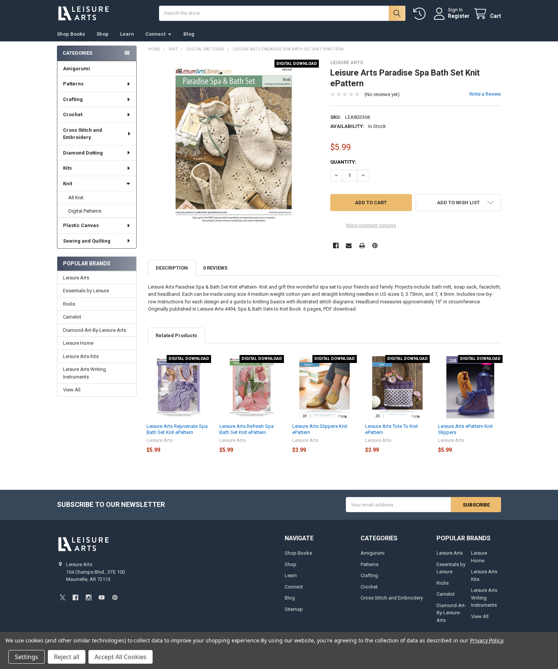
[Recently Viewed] (421, 14)
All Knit (76, 197)
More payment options (371, 225)
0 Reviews (215, 268)
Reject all (66, 657)
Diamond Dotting (83, 153)
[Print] (361, 245)
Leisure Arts (76, 278)
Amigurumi (76, 68)
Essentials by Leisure (86, 290)
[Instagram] (88, 597)
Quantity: (343, 162)
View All (71, 390)
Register (459, 16)
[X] (62, 597)
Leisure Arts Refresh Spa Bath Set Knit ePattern (246, 429)
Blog (188, 34)
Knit (67, 183)
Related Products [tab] (176, 335)
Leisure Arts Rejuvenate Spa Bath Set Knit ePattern (177, 429)
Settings (26, 657)
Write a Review (485, 94)
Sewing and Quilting (86, 241)
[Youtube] (101, 597)
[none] (233, 145)
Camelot (72, 317)
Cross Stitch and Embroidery (82, 133)
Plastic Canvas (81, 225)
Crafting (73, 99)
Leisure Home (78, 343)
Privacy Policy (486, 640)
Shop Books (71, 34)
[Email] (348, 245)
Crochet (72, 114)
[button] (458, 202)
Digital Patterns (84, 211)
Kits (67, 168)
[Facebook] (335, 245)
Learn (127, 34)
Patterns (73, 84)
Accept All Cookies (121, 657)
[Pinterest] (374, 245)
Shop (102, 34)
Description (172, 268)
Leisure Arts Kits (81, 356)
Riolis (69, 304)
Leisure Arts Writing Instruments (84, 373)
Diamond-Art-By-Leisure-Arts (94, 330)
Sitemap (294, 609)
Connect (155, 34)
